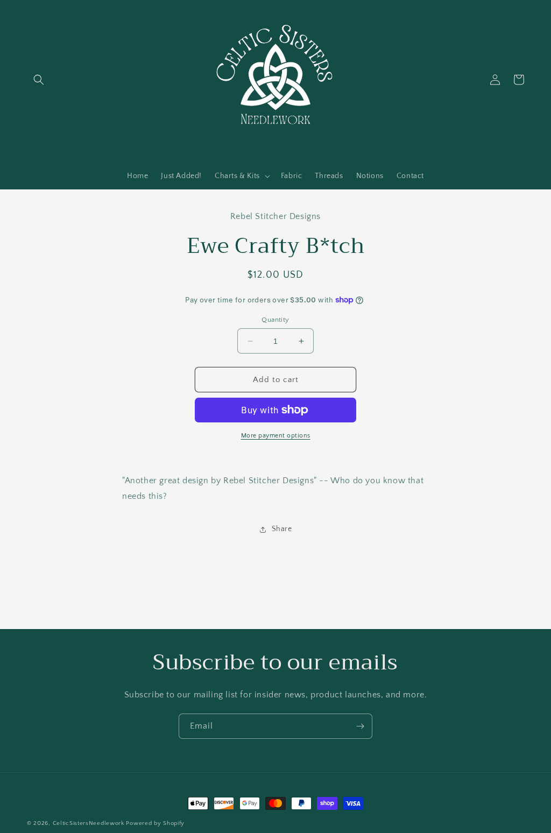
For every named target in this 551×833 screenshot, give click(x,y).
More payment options (275, 435)
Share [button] (282, 529)
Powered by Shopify (155, 823)
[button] (39, 79)
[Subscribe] (360, 726)
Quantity (275, 319)
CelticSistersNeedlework (88, 823)
